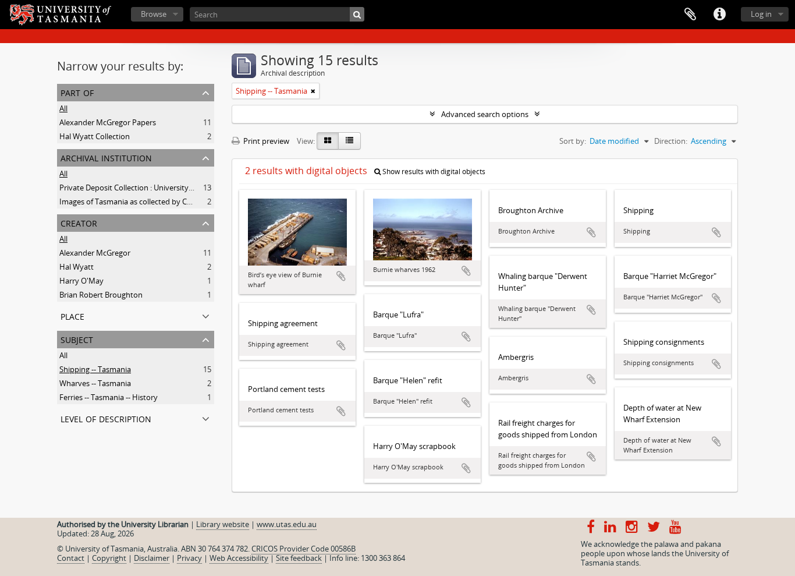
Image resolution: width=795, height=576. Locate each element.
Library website (222, 524)
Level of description (106, 418)
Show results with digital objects (433, 171)
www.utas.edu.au (287, 524)
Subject (77, 339)
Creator (79, 222)
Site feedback (299, 558)
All (63, 108)
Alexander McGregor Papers (107, 122)
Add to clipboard (341, 276)
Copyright (109, 558)
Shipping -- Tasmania (95, 369)
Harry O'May (81, 280)
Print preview (265, 141)
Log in (761, 14)
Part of (77, 92)
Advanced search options (484, 114)
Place (72, 315)
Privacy (189, 558)
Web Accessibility (239, 558)
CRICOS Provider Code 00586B (303, 548)
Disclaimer (151, 558)
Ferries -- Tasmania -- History (108, 397)
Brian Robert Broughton (101, 294)
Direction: (670, 141)
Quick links (719, 14)
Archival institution (106, 157)
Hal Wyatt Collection (94, 136)
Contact (70, 558)
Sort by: (572, 141)
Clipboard (690, 14)
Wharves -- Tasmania (95, 383)
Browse (153, 14)
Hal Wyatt (76, 267)
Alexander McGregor (94, 253)
